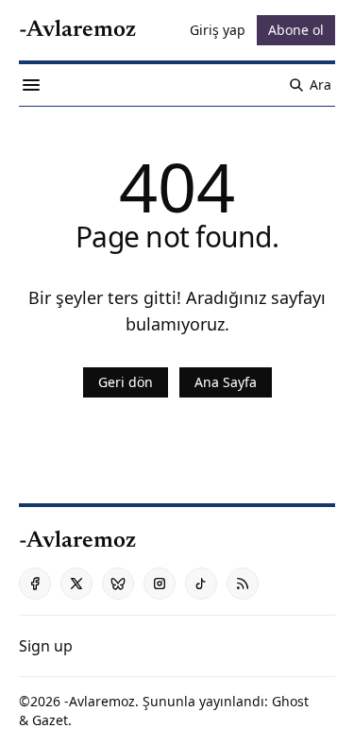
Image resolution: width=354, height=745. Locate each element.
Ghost (290, 701)
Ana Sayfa (225, 382)
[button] (46, 646)
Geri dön (125, 382)
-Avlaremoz (99, 701)
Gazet (50, 720)
